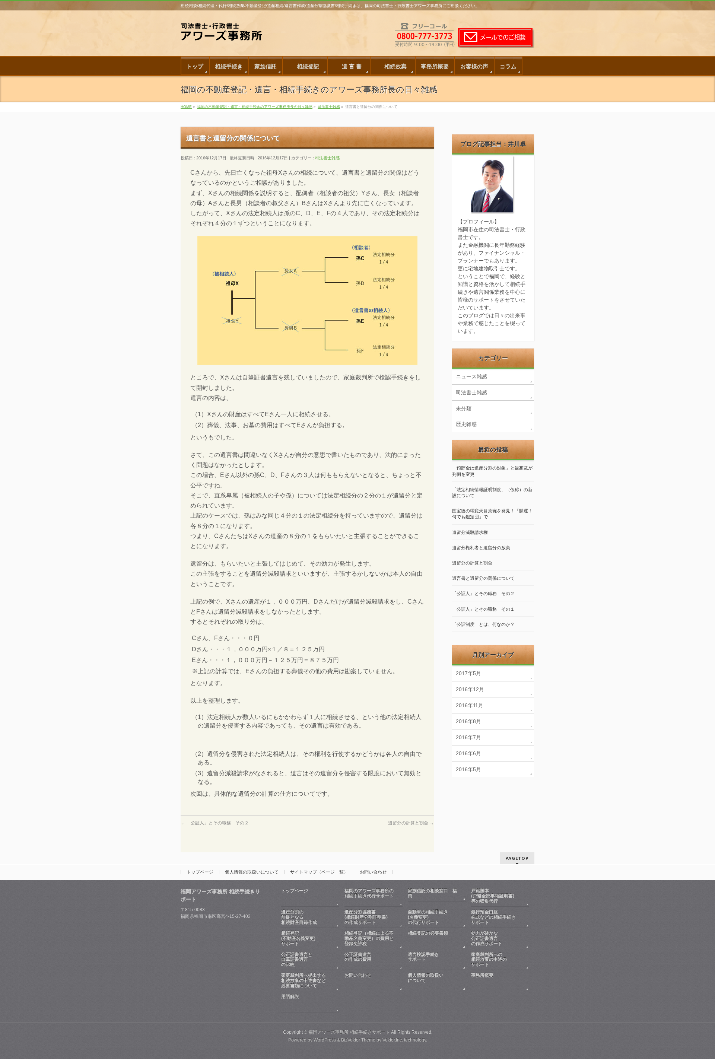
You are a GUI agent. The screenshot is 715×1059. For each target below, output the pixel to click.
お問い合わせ (373, 872)
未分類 (463, 408)
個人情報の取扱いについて (252, 872)
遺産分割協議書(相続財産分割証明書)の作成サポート (366, 917)
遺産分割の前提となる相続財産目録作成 (299, 917)
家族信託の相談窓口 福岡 (432, 893)
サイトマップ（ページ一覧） (319, 872)
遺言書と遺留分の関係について (483, 578)
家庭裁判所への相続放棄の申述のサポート (489, 959)
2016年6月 (468, 753)
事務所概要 (482, 975)
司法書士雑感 (327, 158)
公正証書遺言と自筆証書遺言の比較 (296, 959)
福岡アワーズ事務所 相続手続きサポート (349, 1032)
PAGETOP (517, 858)
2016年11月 (469, 705)
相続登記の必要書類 (428, 933)
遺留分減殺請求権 (470, 532)
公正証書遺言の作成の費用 (357, 957)
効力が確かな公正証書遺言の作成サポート (486, 938)
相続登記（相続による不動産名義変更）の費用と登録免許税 (369, 938)
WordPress (325, 1040)
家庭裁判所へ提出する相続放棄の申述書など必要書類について (303, 980)
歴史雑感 (466, 424)
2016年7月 (468, 737)
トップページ (200, 872)
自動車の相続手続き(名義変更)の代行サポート (428, 917)
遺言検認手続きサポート (423, 957)
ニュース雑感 (471, 376)
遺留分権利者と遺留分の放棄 (481, 547)
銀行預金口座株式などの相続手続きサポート (493, 917)
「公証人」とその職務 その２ (215, 823)
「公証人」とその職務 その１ (483, 609)
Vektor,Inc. (392, 1040)
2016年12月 (470, 689)
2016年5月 (468, 769)
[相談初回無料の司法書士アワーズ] (225, 37)
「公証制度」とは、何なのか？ (483, 624)
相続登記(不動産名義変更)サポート (298, 938)
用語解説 (290, 996)
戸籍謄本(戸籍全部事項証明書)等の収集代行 (492, 896)
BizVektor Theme (358, 1040)
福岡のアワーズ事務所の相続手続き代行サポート (369, 893)
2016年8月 (468, 721)
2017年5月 (468, 673)
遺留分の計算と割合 (411, 823)
